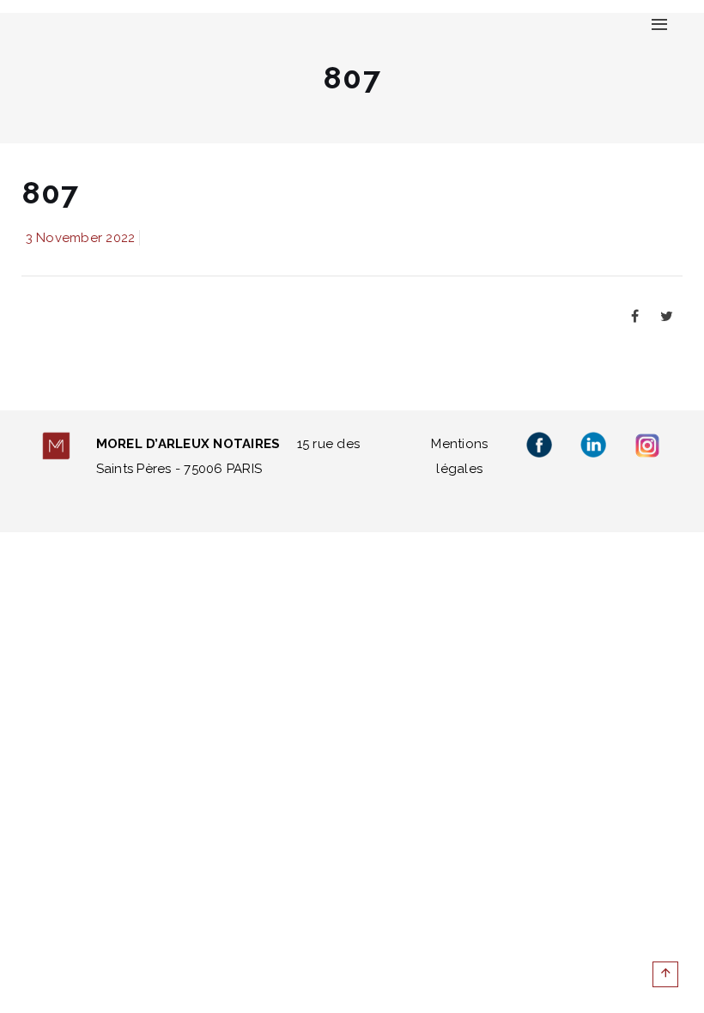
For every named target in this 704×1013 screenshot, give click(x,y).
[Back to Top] (665, 974)
